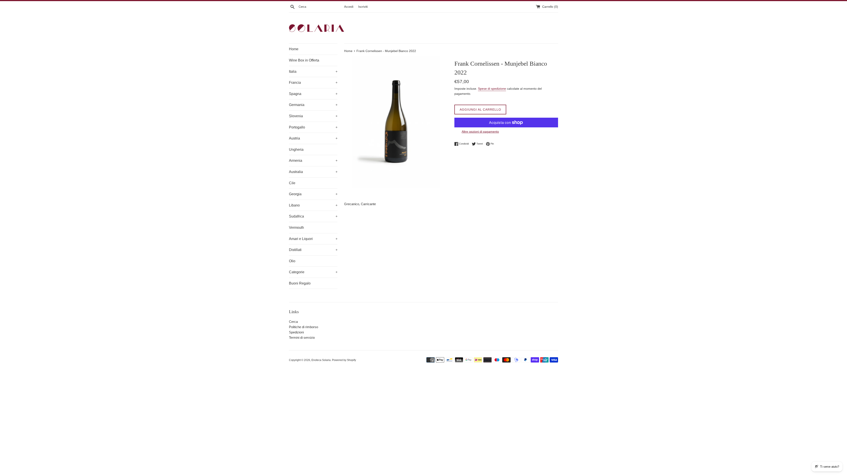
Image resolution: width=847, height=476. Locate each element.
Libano (313, 205)
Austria (313, 138)
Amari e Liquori (313, 239)
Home (293, 49)
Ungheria (296, 149)
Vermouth (296, 227)
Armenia (313, 160)
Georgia (313, 194)
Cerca (293, 322)
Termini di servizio (302, 337)
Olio (292, 261)
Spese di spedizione (492, 88)
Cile (292, 183)
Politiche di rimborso (303, 327)
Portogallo (313, 127)
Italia (313, 71)
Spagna (313, 94)
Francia (313, 82)
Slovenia (313, 116)
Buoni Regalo (300, 283)
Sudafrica (313, 216)
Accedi (348, 6)
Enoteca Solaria (321, 360)
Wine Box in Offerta (304, 60)
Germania (313, 105)
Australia (313, 172)
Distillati (313, 250)
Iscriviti (363, 6)
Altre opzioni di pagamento (480, 131)
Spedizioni (296, 332)
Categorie (313, 272)
